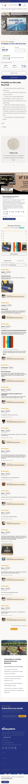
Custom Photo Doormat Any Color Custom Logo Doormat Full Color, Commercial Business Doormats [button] (15, 296)
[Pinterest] (12, 748)
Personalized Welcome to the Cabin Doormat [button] (16, 484)
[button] (4, 41)
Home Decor (19, 8)
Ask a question (14, 254)
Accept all (5, 782)
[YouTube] (15, 748)
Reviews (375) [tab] (7, 260)
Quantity (17, 47)
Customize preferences (6, 778)
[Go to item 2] (16, 247)
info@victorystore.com (9, 742)
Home (2, 8)
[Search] (20, 5)
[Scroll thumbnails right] (25, 247)
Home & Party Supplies (10, 8)
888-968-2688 (7, 737)
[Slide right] (17, 39)
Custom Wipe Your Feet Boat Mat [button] (15, 559)
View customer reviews (9, 219)
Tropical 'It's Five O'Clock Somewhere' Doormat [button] (13, 442)
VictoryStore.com (9, 769)
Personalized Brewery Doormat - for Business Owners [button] (16, 421)
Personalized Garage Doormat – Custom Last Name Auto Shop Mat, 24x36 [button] (16, 317)
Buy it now (14, 77)
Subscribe (22, 716)
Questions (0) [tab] (20, 260)
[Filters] (6, 265)
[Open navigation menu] (2, 4)
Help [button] (3, 763)
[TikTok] (9, 748)
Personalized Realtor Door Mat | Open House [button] (16, 620)
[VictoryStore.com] (5, 5)
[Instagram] (6, 748)
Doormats (25, 8)
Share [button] (4, 127)
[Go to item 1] (6, 247)
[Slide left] (10, 39)
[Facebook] (3, 748)
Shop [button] (3, 752)
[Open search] (2, 265)
